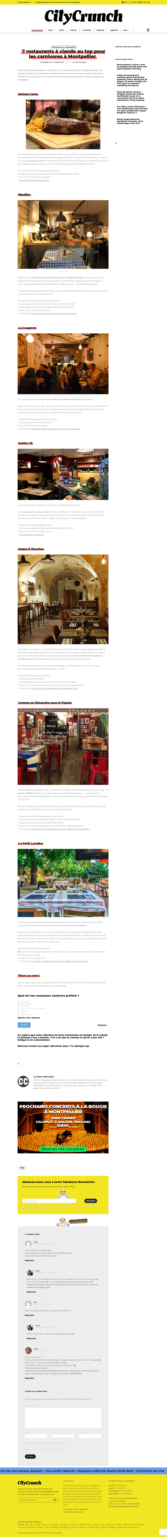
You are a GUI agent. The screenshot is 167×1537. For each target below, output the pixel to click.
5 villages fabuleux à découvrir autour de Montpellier (57, 2)
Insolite (21, 1527)
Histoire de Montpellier (134, 1525)
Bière (38, 1525)
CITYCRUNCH (117, 1486)
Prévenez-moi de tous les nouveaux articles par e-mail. (44, 1449)
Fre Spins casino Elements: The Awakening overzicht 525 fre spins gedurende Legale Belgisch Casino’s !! (132, 110)
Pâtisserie (31, 1527)
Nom (27, 1433)
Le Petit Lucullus (26, 1015)
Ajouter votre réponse (29, 1017)
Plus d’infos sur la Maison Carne (34, 180)
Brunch (45, 1525)
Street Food (94, 1527)
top (22, 1168)
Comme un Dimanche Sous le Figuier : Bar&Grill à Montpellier (60, 829)
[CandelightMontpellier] (63, 1127)
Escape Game (98, 1525)
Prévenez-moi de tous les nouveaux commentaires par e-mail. (46, 1443)
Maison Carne (25, 1002)
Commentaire (29, 1406)
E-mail (54, 1433)
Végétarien (122, 1527)
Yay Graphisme (130, 1498)
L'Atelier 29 (24, 1010)
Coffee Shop (84, 1525)
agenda (113, 30)
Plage (40, 1527)
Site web (82, 1433)
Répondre (29, 1260)
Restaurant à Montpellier (64, 47)
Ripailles (23, 1012)
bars (51, 30)
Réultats (102, 1025)
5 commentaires (58, 62)
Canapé (63, 1525)
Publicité (84, 1509)
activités (87, 30)
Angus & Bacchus (26, 1004)
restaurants (37, 30)
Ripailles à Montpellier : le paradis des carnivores (53, 314)
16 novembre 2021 (46, 62)
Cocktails (73, 1525)
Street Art (82, 1527)
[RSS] (148, 2)
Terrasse (111, 1527)
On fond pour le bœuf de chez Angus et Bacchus (54, 688)
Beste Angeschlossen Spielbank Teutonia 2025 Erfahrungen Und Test (130, 121)
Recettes (54, 1527)
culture (73, 30)
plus (125, 30)
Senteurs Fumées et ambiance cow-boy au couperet (55, 429)
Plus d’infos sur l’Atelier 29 (31, 535)
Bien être (30, 1525)
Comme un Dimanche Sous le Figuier (32, 1008)
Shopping (65, 1527)
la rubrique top (80, 1046)
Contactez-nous (70, 1509)
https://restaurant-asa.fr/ (36, 1368)
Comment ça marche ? (73, 1512)
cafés (61, 30)
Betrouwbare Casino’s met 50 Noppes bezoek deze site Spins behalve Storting (132, 67)
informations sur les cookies (48, 1533)
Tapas (103, 1527)
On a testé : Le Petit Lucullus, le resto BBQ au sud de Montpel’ (60, 961)
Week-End (134, 1527)
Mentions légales (26, 1533)
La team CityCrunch (79, 62)
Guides (118, 1525)
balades (101, 30)
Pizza (46, 1527)
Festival (109, 1525)
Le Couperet (24, 1006)
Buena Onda (134, 1504)
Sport (74, 1527)
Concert (54, 1525)
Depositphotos (132, 1506)
